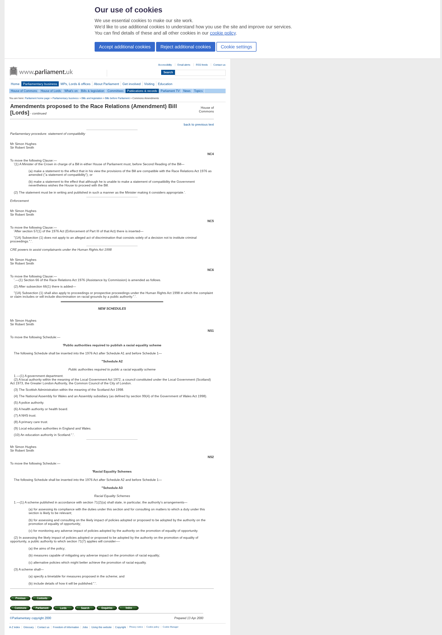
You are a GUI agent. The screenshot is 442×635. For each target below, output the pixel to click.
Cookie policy (152, 627)
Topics (198, 91)
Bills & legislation (92, 91)
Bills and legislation (91, 98)
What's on (71, 91)
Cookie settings (236, 46)
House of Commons (24, 91)
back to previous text (199, 124)
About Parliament (106, 84)
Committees (116, 91)
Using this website (101, 627)
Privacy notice (136, 627)
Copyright (120, 627)
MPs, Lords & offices (75, 84)
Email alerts (183, 64)
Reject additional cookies (185, 46)
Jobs (85, 627)
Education (165, 84)
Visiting (149, 84)
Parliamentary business (40, 84)
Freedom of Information (66, 627)
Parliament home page (37, 98)
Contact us (219, 64)
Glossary (28, 627)
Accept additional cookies (125, 46)
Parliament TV (170, 91)
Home (15, 84)
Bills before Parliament (117, 98)
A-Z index (14, 627)
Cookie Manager (170, 627)
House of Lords (51, 91)
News (187, 91)
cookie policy (223, 32)
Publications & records (142, 91)
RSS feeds (202, 64)
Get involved (131, 84)
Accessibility (165, 64)
